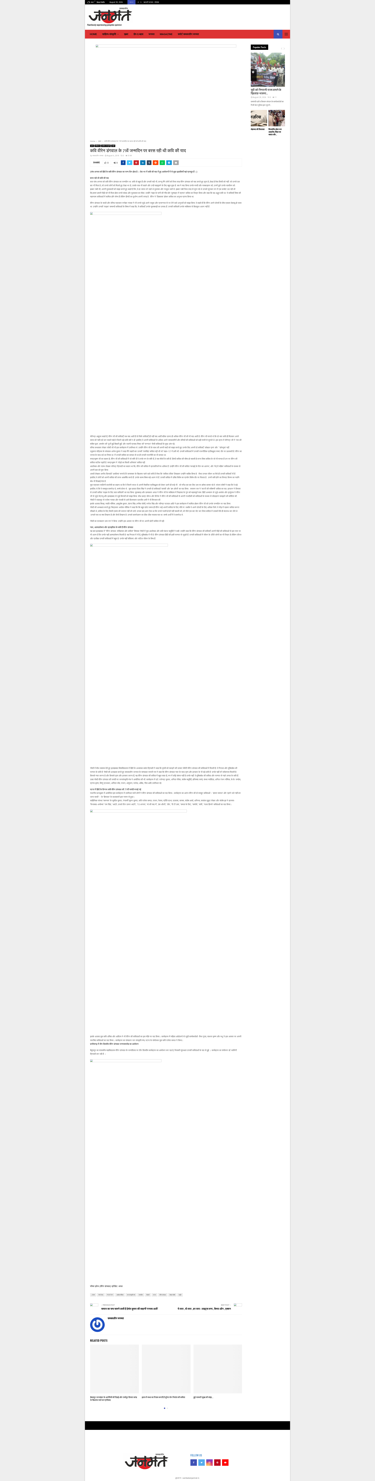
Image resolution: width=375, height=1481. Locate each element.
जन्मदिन (141, 1295)
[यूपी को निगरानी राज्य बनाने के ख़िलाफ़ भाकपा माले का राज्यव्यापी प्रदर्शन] (268, 70)
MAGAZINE (166, 34)
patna (100, 1295)
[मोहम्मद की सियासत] (259, 118)
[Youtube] (225, 1462)
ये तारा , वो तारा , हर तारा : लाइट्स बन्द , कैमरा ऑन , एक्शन (204, 1309)
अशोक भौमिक (120, 1295)
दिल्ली (147, 1295)
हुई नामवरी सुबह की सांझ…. (203, 1397)
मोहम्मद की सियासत (258, 129)
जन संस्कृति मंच (131, 1295)
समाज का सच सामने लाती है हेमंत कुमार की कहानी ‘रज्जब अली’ (129, 1309)
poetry (110, 1295)
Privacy (112, 1439)
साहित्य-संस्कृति (109, 34)
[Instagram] (209, 1462)
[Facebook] (193, 1462)
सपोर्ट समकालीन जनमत (188, 34)
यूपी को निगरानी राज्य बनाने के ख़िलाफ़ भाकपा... (266, 91)
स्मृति (113, 146)
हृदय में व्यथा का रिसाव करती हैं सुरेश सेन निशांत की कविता (163, 1397)
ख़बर (126, 34)
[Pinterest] (217, 1462)
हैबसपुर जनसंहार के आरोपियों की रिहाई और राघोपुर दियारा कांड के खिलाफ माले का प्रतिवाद (113, 1399)
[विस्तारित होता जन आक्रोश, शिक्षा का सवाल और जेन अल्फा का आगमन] (277, 118)
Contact (112, 1443)
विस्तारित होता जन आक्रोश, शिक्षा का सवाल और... (275, 132)
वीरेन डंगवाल (163, 1295)
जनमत (152, 34)
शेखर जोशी (172, 1295)
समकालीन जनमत (97, 156)
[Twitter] (201, 1462)
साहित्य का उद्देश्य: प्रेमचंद (152, 2)
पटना (154, 1295)
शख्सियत (97, 146)
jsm (93, 1295)
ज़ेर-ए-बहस (138, 34)
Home (93, 34)
